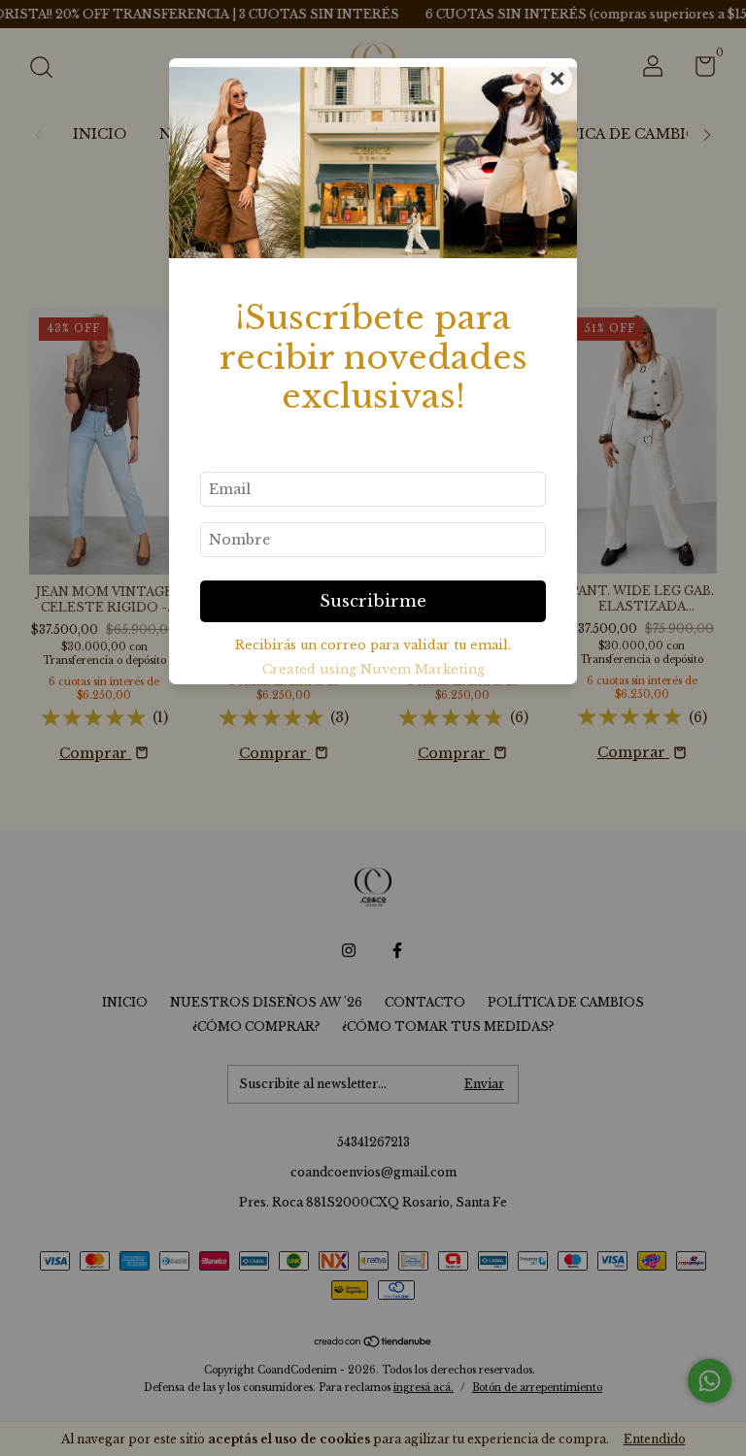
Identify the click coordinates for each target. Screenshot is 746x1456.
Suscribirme (373, 601)
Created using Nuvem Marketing (373, 669)
